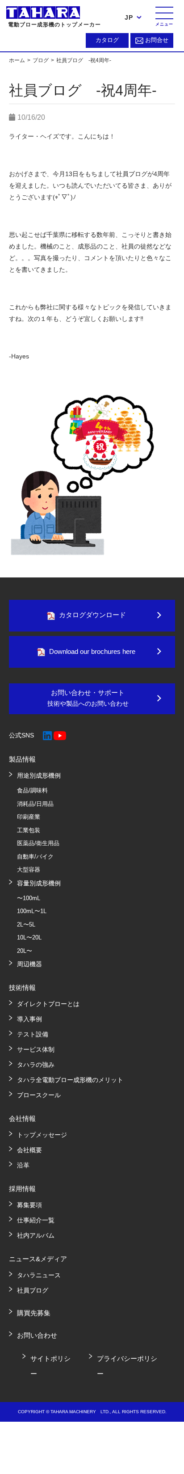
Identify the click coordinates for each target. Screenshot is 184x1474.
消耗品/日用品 (35, 803)
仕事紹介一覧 (35, 1220)
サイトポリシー (50, 1366)
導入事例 (29, 1019)
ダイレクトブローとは (48, 1003)
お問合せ (156, 40)
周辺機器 (29, 964)
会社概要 (29, 1150)
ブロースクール (39, 1095)
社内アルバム (35, 1235)
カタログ (107, 40)
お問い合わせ (37, 1335)
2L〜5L (26, 924)
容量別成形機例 (39, 883)
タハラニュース (39, 1275)
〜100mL (28, 898)
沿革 (23, 1165)
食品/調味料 (32, 790)
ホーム (17, 60)
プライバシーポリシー (127, 1366)
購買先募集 (33, 1313)
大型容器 (28, 869)
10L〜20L (29, 937)
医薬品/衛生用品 (38, 843)
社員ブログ (32, 1290)
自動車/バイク (35, 856)
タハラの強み (35, 1064)
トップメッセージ (42, 1134)
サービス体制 (35, 1049)
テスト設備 (32, 1034)
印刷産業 (28, 816)
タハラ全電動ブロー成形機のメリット (70, 1079)
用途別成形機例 (39, 775)
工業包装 (28, 830)
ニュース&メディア (38, 1259)
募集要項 (29, 1205)
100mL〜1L (31, 911)
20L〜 (24, 951)
